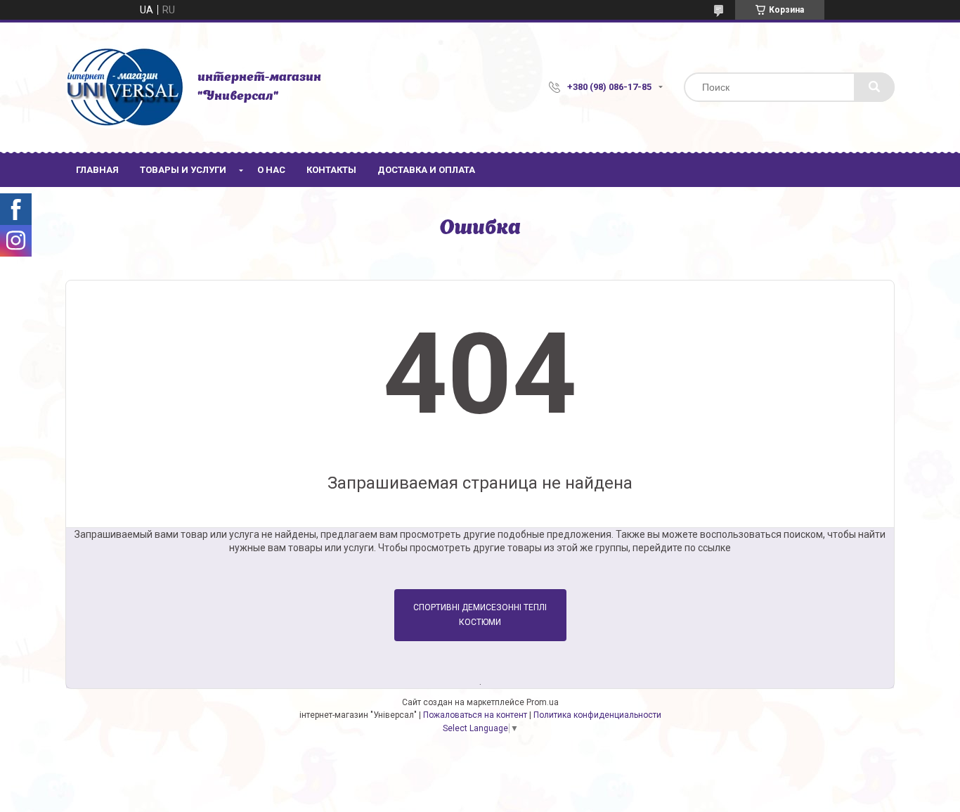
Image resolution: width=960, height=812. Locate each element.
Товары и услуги (183, 170)
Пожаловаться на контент (475, 715)
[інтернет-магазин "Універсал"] (124, 87)
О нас (271, 170)
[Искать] (874, 87)
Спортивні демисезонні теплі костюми (480, 614)
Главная (97, 170)
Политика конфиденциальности (597, 715)
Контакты (331, 170)
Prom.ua (542, 702)
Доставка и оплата (426, 170)
